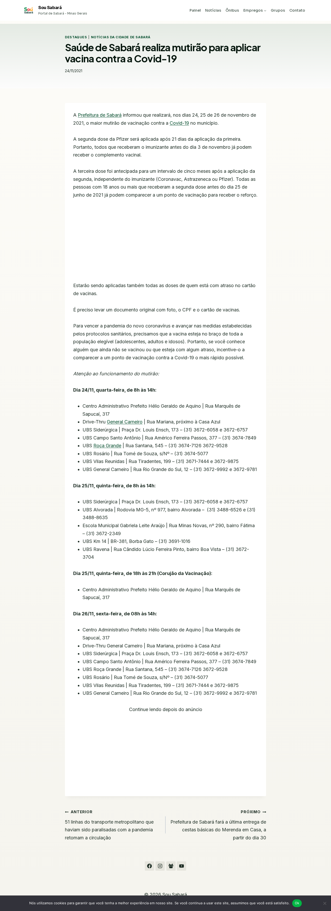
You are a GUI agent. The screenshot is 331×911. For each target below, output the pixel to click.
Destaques (76, 37)
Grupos (278, 10)
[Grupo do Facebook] (171, 866)
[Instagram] (160, 866)
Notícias (213, 10)
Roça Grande (107, 445)
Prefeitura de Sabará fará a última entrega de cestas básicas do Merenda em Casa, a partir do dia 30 (218, 825)
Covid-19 (179, 123)
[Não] (324, 903)
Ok (297, 903)
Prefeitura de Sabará (100, 115)
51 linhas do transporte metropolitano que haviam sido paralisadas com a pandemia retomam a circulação (109, 825)
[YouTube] (181, 866)
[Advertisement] (165, 243)
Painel (195, 10)
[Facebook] (149, 866)
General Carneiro (124, 421)
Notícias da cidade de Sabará (121, 37)
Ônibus (232, 10)
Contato (297, 10)
